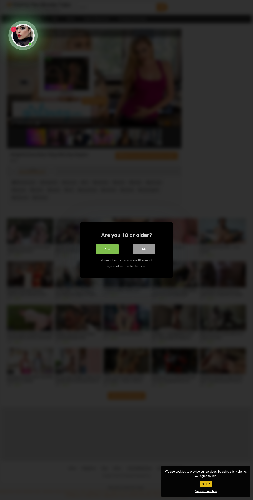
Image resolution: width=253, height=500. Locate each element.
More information (206, 491)
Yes (107, 249)
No (144, 249)
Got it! (206, 484)
